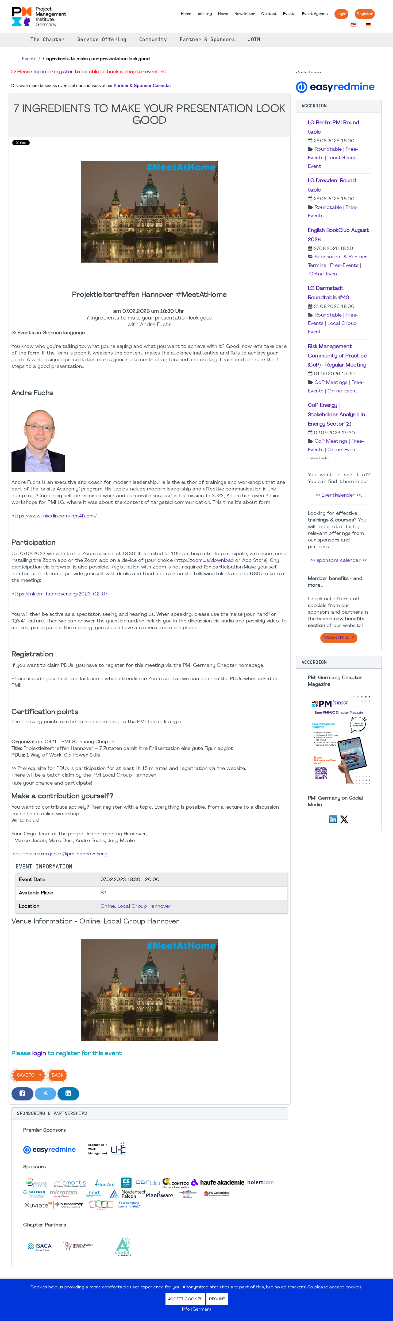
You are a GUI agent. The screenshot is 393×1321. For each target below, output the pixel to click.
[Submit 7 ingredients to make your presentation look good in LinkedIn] (68, 1093)
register (63, 72)
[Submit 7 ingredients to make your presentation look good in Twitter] (45, 1094)
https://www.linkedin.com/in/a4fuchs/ (54, 516)
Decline (217, 1299)
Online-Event (324, 274)
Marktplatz (338, 638)
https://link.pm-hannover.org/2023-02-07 (59, 594)
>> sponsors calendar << (339, 560)
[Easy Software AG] (336, 86)
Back (57, 1075)
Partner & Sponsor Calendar (142, 85)
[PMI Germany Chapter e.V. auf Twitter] (344, 818)
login (39, 1054)
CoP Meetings (331, 382)
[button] (149, 1113)
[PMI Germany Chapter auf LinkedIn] (333, 818)
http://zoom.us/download (204, 560)
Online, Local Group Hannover (136, 906)
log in (40, 72)
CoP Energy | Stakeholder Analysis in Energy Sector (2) (336, 415)
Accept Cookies (185, 1299)
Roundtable (328, 149)
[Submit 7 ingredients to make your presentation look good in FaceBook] (22, 1093)
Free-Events (344, 265)
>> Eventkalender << (338, 495)
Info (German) (196, 1309)
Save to (26, 1075)
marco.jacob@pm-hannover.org (70, 854)
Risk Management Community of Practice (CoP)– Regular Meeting (337, 356)
